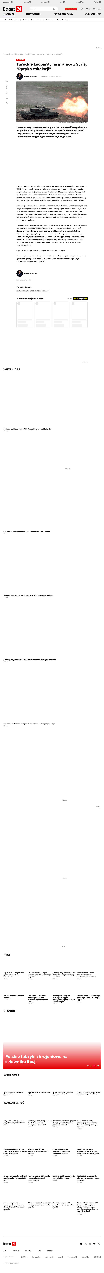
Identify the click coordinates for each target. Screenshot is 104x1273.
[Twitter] (85, 1244)
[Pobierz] (6, 97)
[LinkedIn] (90, 1244)
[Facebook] (81, 1244)
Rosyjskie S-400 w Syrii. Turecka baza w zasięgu (40, 250)
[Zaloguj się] (82, 9)
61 (7, 88)
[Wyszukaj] (54, 9)
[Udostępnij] (6, 103)
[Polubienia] (6, 80)
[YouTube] (94, 1244)
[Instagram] (99, 1244)
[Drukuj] (6, 92)
